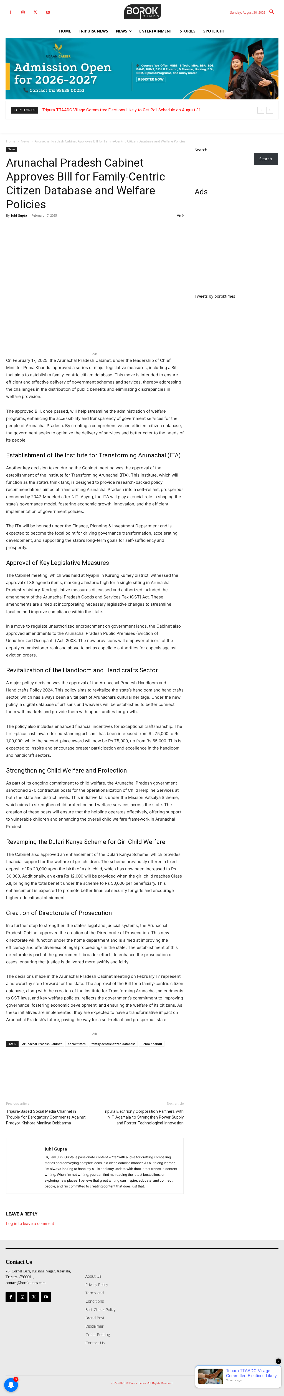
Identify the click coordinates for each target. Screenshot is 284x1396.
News (25, 141)
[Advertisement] (236, 248)
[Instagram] (23, 12)
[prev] (260, 110)
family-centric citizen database (113, 1044)
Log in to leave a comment (30, 1223)
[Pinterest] (37, 228)
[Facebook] (10, 12)
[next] (269, 110)
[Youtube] (48, 12)
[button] (271, 12)
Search (201, 149)
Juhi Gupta (19, 215)
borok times (76, 1044)
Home (11, 141)
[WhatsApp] (49, 228)
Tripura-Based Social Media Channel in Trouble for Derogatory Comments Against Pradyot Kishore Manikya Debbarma (46, 1117)
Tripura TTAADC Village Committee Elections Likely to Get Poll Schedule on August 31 (121, 109)
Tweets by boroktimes (215, 296)
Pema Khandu (151, 1044)
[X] (35, 12)
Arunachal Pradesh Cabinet (42, 1044)
